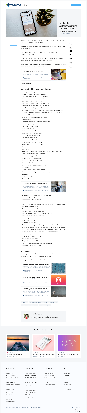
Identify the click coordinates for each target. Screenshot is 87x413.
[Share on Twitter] (71, 47)
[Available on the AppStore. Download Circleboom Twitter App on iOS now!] (78, 410)
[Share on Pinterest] (71, 55)
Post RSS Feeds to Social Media (13, 384)
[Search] (69, 4)
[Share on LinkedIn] (71, 58)
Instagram (24, 302)
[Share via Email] (71, 62)
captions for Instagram (45, 305)
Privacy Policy (66, 375)
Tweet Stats (47, 386)
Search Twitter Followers (30, 380)
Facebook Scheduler (10, 375)
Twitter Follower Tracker (30, 390)
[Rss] (80, 407)
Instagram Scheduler (10, 382)
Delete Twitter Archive (11, 397)
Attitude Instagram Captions (51, 302)
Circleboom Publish (40, 4)
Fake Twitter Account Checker (31, 394)
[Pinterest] (78, 407)
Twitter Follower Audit (30, 370)
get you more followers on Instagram (32, 229)
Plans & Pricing (67, 373)
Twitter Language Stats (49, 373)
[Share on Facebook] (71, 51)
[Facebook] (74, 407)
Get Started (76, 5)
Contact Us (66, 370)
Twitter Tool (51, 4)
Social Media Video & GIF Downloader (14, 386)
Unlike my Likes (9, 394)
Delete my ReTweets (10, 401)
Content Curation (10, 389)
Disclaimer (66, 380)
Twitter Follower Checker (30, 373)
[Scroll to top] (71, 43)
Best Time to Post (48, 382)
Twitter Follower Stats (49, 370)
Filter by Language (29, 397)
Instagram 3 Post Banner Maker (68, 354)
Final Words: (13, 48)
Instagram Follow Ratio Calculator (43, 354)
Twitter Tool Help (67, 389)
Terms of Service (67, 377)
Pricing (58, 4)
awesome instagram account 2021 (29, 305)
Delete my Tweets (10, 399)
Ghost (39, 407)
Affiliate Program (67, 384)
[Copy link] (71, 66)
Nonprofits (66, 382)
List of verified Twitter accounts (32, 377)
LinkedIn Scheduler (10, 380)
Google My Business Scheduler (12, 377)
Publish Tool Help (67, 386)
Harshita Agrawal (36, 314)
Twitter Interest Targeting (50, 384)
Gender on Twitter (48, 380)
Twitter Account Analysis (50, 375)
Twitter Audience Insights (30, 392)
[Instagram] (76, 407)
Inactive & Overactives (30, 387)
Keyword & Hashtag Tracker (31, 382)
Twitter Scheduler (10, 370)
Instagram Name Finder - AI (16, 354)
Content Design (9, 373)
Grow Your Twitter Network (31, 375)
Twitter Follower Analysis (50, 377)
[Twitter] (72, 407)
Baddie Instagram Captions (35, 302)
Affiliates (64, 4)
